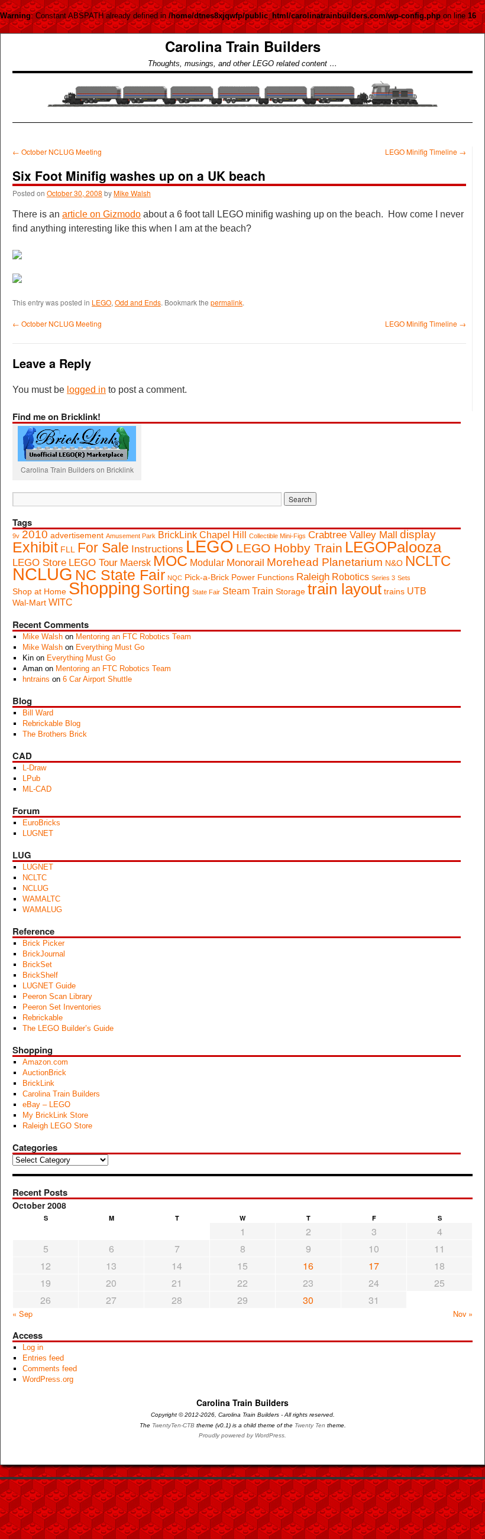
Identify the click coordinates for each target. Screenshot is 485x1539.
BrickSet (37, 964)
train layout (344, 589)
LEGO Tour (93, 562)
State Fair (206, 592)
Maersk (135, 563)
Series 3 (383, 577)
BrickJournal (43, 953)
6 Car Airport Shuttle (97, 679)
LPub (31, 778)
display (418, 534)
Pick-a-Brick (207, 577)
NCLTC (428, 561)
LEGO (101, 302)
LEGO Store (39, 562)
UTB (416, 591)
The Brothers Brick (54, 734)
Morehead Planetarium (325, 562)
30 (308, 1300)
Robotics (350, 577)
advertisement (77, 535)
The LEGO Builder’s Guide (68, 1028)
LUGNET (37, 833)
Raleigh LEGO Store (57, 1125)
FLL (67, 549)
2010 (35, 534)
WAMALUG (42, 909)
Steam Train (247, 591)
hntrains (36, 679)
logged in (86, 390)
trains (394, 591)
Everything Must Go (110, 647)
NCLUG (42, 574)
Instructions (157, 549)
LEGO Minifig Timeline (425, 152)
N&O (394, 563)
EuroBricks (41, 822)
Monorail (245, 562)
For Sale (103, 547)
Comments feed (49, 1368)
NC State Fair (120, 575)
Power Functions (262, 577)
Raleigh (312, 577)
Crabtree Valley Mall (352, 535)
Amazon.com (45, 1062)
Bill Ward (37, 712)
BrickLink (177, 535)
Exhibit (35, 547)
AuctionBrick (44, 1072)
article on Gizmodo (101, 214)
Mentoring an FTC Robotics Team (133, 636)
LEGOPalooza (393, 547)
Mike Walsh (132, 193)
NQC (174, 577)
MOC (170, 560)
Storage (290, 591)
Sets (403, 577)
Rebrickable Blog (51, 723)
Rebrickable (42, 1017)
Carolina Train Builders (243, 46)
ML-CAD (36, 789)
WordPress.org (47, 1379)
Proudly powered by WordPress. (242, 1435)
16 (308, 1266)
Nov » (463, 1313)
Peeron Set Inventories (61, 1007)
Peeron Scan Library (57, 996)
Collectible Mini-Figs (277, 535)
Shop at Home (39, 591)
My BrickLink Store (55, 1115)
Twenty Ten (310, 1425)
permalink (226, 302)
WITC (60, 602)
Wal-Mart (29, 602)
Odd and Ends (138, 302)
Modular (207, 563)
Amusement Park (131, 535)
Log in (32, 1347)
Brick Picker (43, 943)
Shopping (104, 588)
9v (16, 535)
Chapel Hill (223, 535)
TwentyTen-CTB (173, 1425)
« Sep (22, 1313)
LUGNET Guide (49, 985)
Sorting (166, 589)
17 (373, 1266)
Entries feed (43, 1357)
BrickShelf (40, 975)
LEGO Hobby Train (289, 548)
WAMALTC (41, 898)
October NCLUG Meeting (57, 152)
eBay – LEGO (46, 1104)
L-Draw (34, 767)
